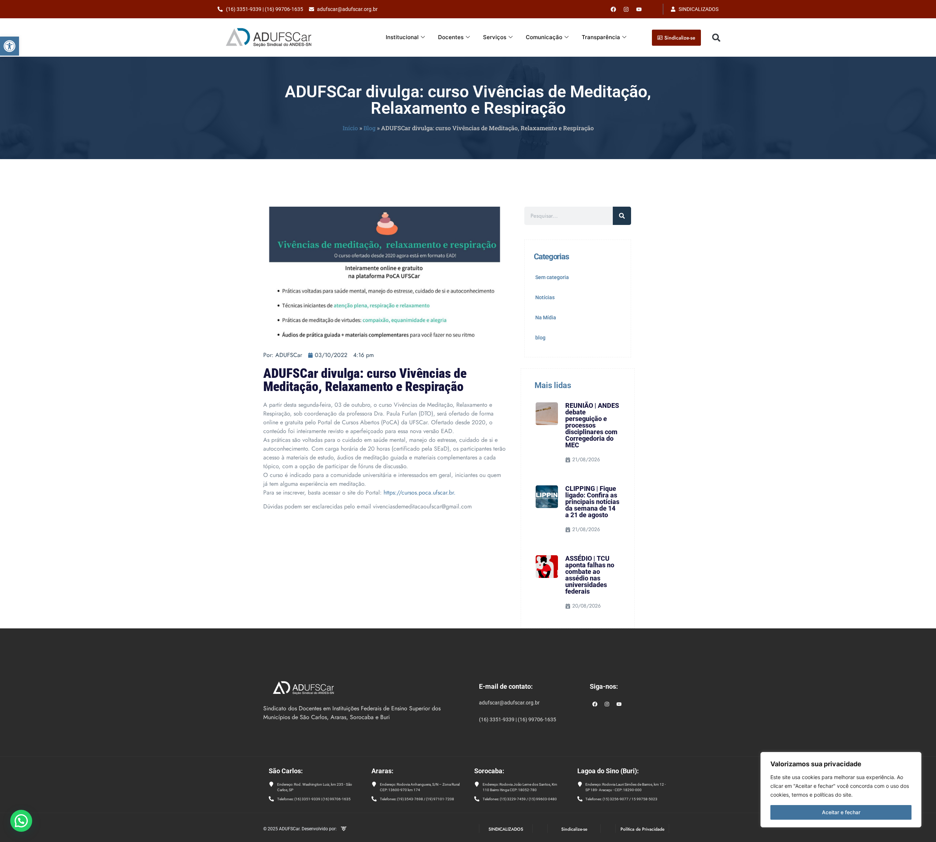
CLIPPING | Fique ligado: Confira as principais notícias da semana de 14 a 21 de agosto (592, 502)
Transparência (601, 37)
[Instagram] (607, 704)
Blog (369, 128)
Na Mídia (545, 317)
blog (540, 338)
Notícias (545, 297)
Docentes (451, 37)
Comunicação (544, 37)
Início (350, 128)
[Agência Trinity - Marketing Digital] (344, 829)
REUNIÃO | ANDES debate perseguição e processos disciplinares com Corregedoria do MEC (592, 425)
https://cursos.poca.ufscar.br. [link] (420, 492)
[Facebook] (613, 9)
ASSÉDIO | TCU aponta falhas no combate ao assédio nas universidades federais (589, 575)
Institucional (402, 37)
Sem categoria (552, 277)
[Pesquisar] (622, 216)
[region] (840, 789)
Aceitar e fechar (841, 812)
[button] (9, 46)
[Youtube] (639, 9)
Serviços (494, 37)
